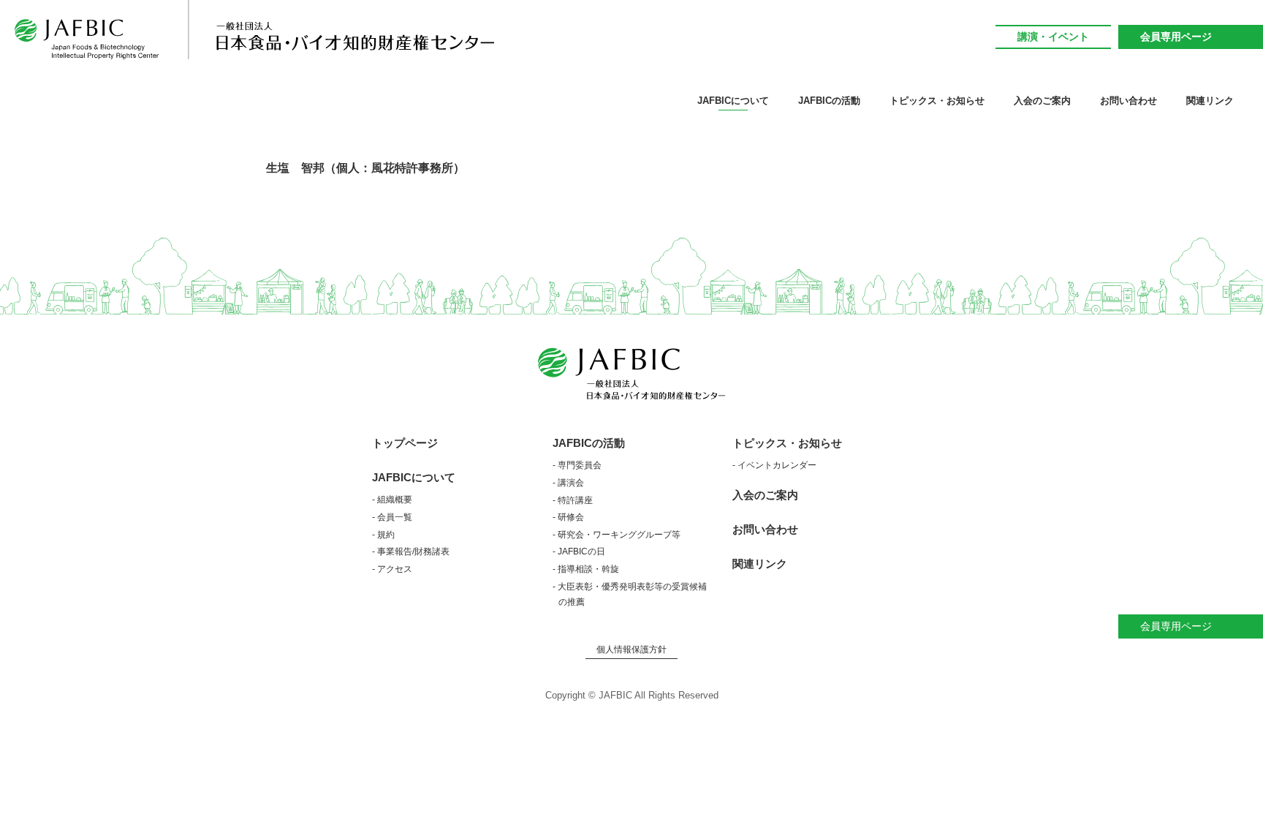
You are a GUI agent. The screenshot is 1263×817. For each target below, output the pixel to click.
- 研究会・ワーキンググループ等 (616, 535)
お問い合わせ (1128, 100)
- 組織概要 (392, 499)
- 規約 (383, 535)
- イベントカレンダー (774, 465)
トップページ (405, 443)
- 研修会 (568, 517)
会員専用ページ (1176, 36)
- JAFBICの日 (579, 551)
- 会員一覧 (392, 517)
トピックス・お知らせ (787, 443)
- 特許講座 (573, 500)
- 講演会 (568, 483)
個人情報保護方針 (631, 649)
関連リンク (1210, 100)
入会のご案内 (1042, 100)
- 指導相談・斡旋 (586, 569)
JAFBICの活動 (589, 443)
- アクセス (392, 569)
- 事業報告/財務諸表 (411, 551)
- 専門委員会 (577, 465)
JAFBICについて (413, 477)
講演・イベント (1053, 36)
